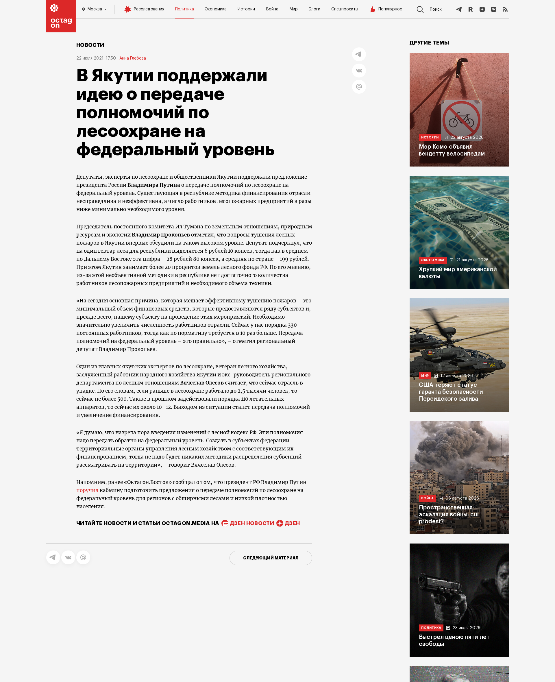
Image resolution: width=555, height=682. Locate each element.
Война (272, 9)
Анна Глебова (132, 58)
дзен (292, 523)
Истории (246, 9)
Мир (293, 9)
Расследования (149, 9)
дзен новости (252, 523)
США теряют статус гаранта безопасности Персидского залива (451, 392)
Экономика (216, 9)
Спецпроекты (344, 9)
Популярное (390, 9)
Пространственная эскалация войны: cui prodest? (449, 514)
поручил (87, 490)
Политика (184, 9)
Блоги (314, 9)
